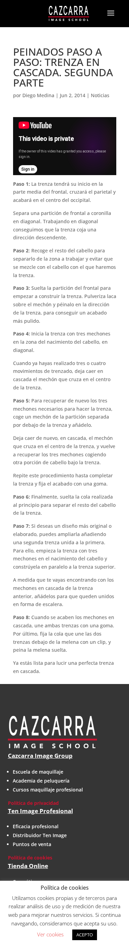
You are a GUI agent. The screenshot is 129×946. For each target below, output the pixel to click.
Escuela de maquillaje (38, 771)
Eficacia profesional (35, 826)
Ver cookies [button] (50, 934)
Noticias (100, 95)
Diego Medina (38, 95)
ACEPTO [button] (84, 935)
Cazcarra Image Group (40, 756)
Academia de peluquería (41, 780)
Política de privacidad (33, 803)
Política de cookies (30, 857)
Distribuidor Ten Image (40, 835)
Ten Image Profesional (40, 811)
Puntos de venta (32, 844)
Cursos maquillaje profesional (48, 789)
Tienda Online (28, 866)
